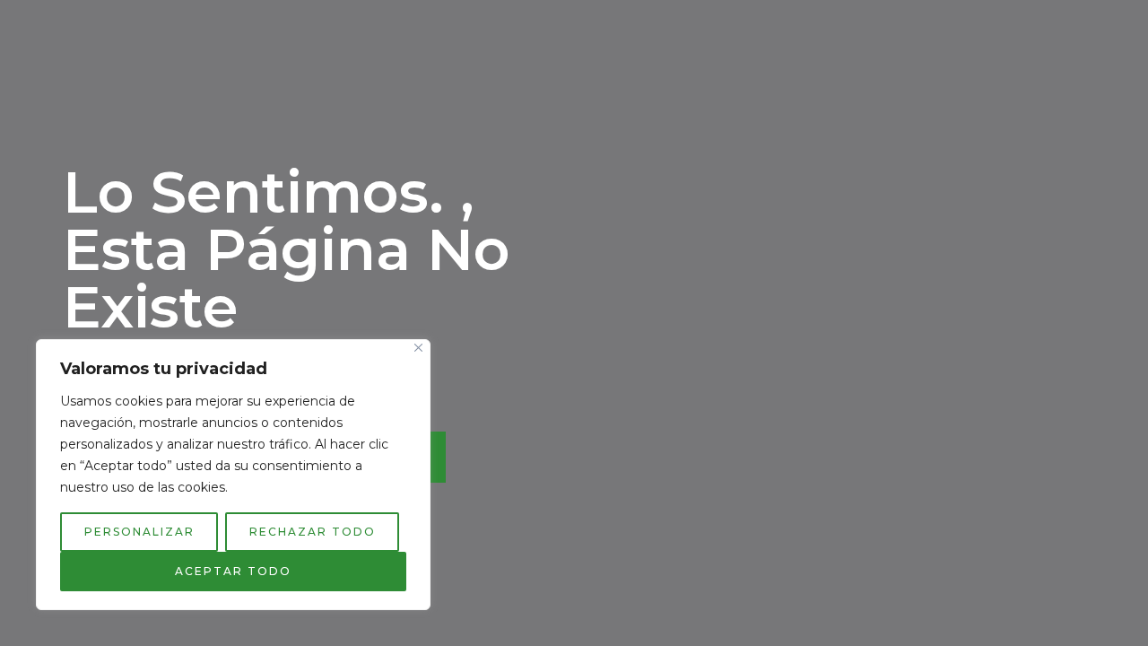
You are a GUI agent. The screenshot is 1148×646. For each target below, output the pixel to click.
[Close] (418, 348)
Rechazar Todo (312, 531)
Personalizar (139, 531)
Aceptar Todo (233, 571)
